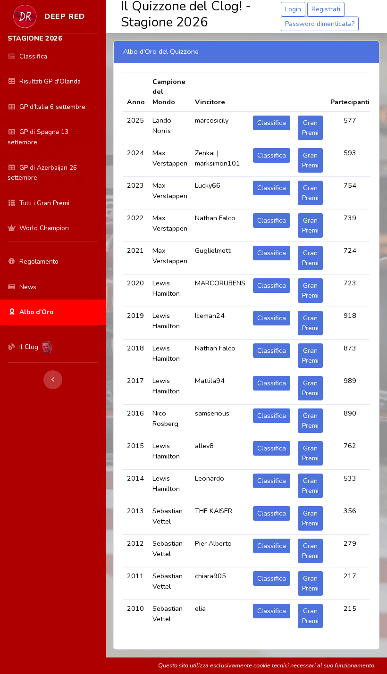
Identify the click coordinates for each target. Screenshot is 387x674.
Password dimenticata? (319, 23)
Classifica (271, 122)
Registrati (325, 9)
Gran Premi (310, 127)
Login (293, 9)
